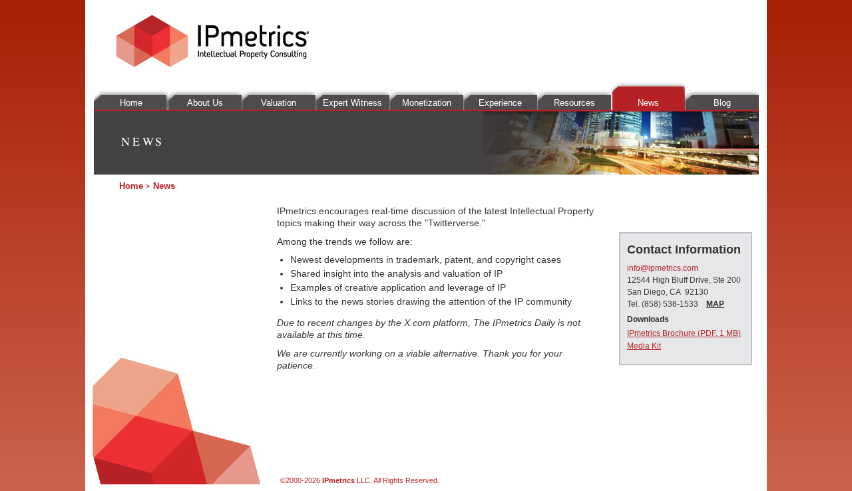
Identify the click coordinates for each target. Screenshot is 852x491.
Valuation (278, 103)
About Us (205, 103)
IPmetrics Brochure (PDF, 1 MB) (684, 333)
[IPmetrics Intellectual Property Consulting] (212, 64)
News (648, 103)
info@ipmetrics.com (662, 268)
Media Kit (644, 346)
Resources (574, 103)
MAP (715, 304)
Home (131, 103)
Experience (500, 103)
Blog (722, 103)
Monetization (426, 103)
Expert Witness (352, 103)
